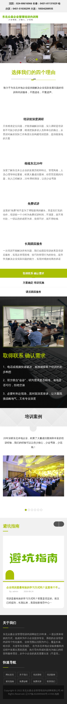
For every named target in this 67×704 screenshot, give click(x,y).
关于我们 (9, 622)
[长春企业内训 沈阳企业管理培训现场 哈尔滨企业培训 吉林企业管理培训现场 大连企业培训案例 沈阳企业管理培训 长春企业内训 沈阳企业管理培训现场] (33, 479)
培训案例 (33, 416)
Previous (56, 524)
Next (61, 524)
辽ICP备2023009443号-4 (37, 693)
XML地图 (54, 693)
